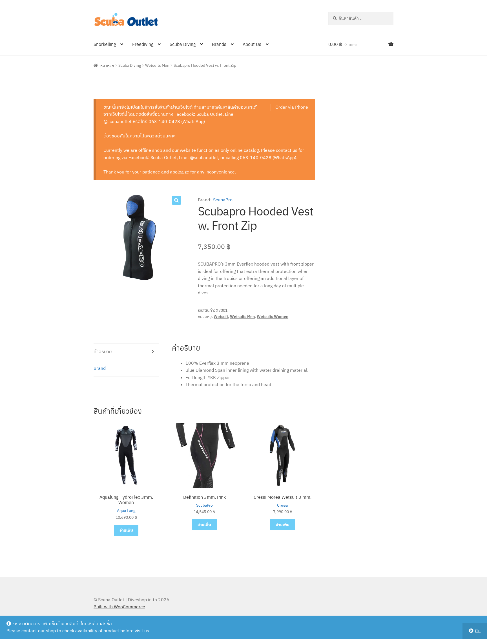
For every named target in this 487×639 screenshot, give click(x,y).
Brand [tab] (100, 368)
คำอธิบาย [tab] (103, 351)
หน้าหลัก (107, 65)
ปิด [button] (478, 630)
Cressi (282, 505)
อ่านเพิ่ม (126, 530)
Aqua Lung (126, 510)
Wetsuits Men (157, 65)
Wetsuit (221, 316)
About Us (252, 44)
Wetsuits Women (272, 316)
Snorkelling (105, 44)
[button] (176, 200)
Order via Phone (291, 107)
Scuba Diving (183, 44)
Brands (219, 44)
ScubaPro (223, 199)
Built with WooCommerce (119, 606)
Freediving (142, 44)
